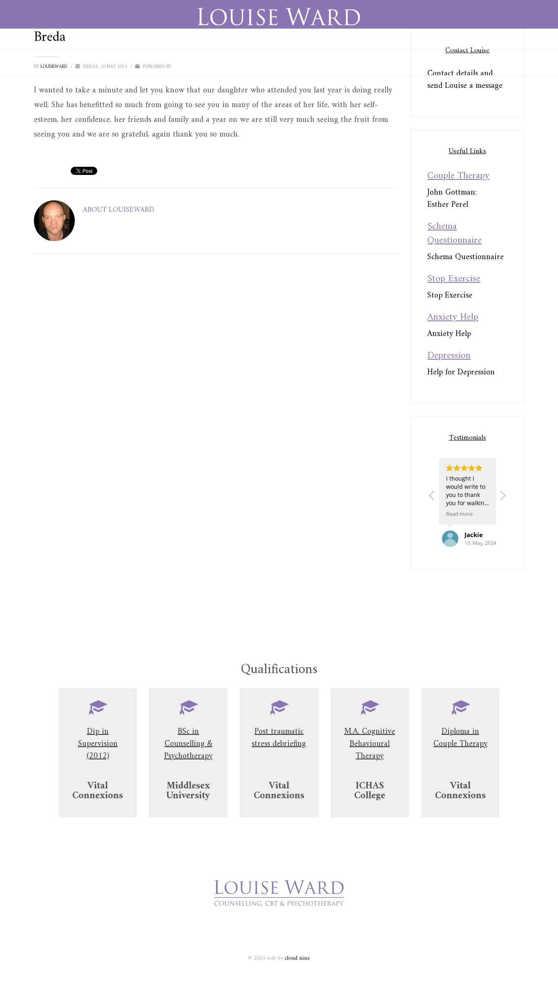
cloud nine (297, 958)
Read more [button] (459, 513)
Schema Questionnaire (465, 257)
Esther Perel (447, 205)
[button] (502, 498)
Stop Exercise (449, 296)
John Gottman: (452, 193)
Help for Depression (461, 372)
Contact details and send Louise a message (464, 80)
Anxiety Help (449, 334)
